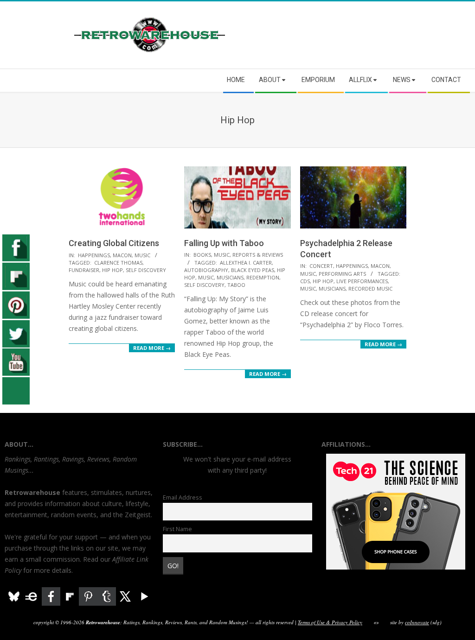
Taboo (236, 284)
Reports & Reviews (257, 254)
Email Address (182, 497)
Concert (321, 265)
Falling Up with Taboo (224, 243)
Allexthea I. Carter (246, 262)
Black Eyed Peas (252, 269)
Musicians (230, 277)
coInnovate (417, 622)
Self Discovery (146, 269)
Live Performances (362, 281)
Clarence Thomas (118, 262)
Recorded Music (370, 288)
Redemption (262, 277)
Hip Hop (112, 269)
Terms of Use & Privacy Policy (330, 622)
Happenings (94, 255)
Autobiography (206, 269)
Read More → (152, 347)
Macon (122, 255)
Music (142, 255)
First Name (177, 529)
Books (202, 254)
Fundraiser (84, 269)
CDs (305, 281)
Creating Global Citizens (114, 243)
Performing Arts (342, 273)
